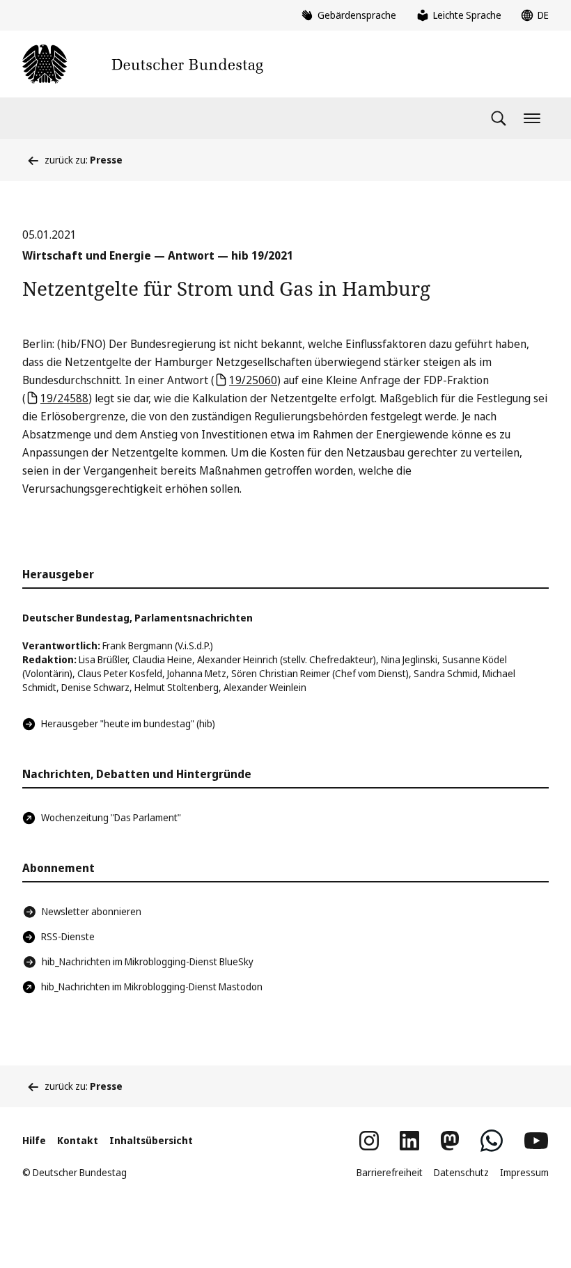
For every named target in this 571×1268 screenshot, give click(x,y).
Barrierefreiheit (390, 1172)
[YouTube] (536, 1141)
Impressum (524, 1172)
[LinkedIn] (409, 1141)
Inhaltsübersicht (151, 1140)
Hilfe (34, 1140)
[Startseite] (142, 64)
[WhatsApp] (491, 1141)
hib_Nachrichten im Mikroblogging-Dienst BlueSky (147, 961)
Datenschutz (461, 1172)
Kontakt (77, 1140)
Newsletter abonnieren (91, 911)
